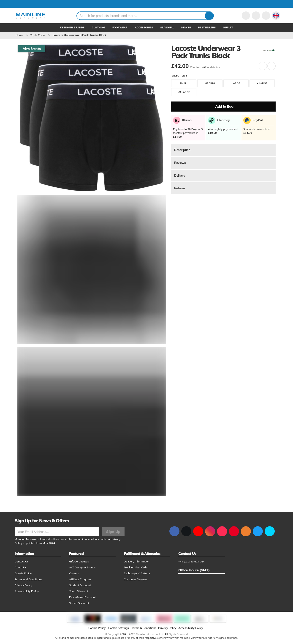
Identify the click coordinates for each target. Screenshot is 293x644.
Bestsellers (207, 27)
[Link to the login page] (246, 15)
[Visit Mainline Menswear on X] (186, 531)
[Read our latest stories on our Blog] (246, 531)
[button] (276, 15)
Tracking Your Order (136, 567)
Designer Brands (72, 27)
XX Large (184, 92)
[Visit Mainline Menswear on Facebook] (174, 531)
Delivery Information (136, 561)
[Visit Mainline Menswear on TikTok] (222, 531)
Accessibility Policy (27, 591)
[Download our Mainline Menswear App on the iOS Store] (258, 531)
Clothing (98, 27)
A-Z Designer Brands (82, 567)
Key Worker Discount (82, 597)
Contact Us (22, 561)
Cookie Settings (119, 628)
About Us (21, 567)
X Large (262, 83)
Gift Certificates (79, 561)
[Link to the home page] (30, 16)
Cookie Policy (23, 573)
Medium (210, 83)
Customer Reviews (136, 579)
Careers (74, 573)
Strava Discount (79, 603)
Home (19, 35)
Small (184, 83)
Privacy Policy (23, 585)
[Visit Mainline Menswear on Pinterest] (234, 531)
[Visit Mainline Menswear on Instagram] (210, 531)
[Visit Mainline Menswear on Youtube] (198, 531)
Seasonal (167, 27)
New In (186, 27)
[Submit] (209, 15)
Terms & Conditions (143, 628)
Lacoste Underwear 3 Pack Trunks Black (79, 35)
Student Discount (80, 585)
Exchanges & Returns (137, 573)
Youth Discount (78, 591)
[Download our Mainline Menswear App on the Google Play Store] (270, 531)
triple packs (38, 35)
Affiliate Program (80, 579)
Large (236, 83)
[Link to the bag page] (256, 15)
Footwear (120, 27)
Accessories (144, 27)
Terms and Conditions (28, 579)
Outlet (228, 27)
